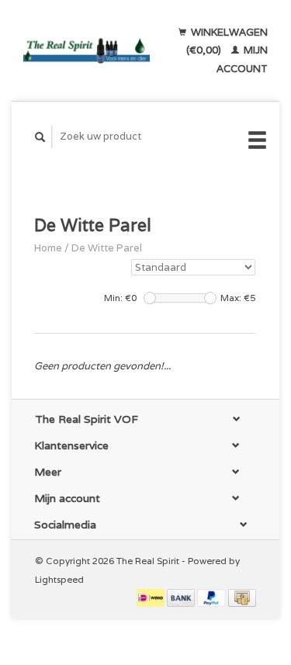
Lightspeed (59, 579)
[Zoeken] (40, 137)
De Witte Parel (106, 248)
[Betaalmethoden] (152, 597)
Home (48, 248)
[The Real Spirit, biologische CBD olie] (86, 50)
